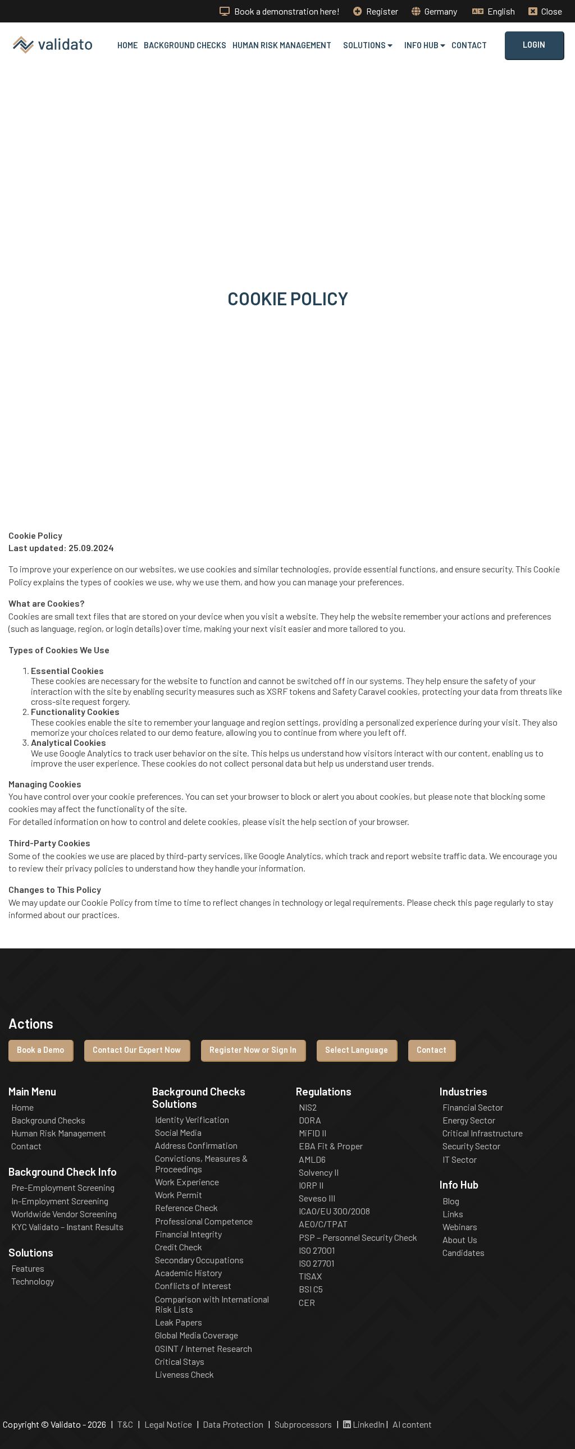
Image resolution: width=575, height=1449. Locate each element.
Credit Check (178, 1247)
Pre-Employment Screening (63, 1187)
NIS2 (308, 1107)
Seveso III (317, 1198)
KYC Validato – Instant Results (67, 1227)
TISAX (310, 1276)
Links (452, 1214)
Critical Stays (179, 1361)
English (500, 11)
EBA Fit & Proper (331, 1146)
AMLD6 (312, 1159)
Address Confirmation (196, 1145)
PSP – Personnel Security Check (358, 1237)
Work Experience (187, 1182)
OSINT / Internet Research (203, 1348)
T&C (125, 1424)
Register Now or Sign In (252, 1049)
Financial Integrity (188, 1234)
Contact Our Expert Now (137, 1049)
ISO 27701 (316, 1263)
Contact (469, 45)
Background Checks (185, 45)
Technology (32, 1281)
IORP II (311, 1185)
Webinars (459, 1227)
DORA (310, 1120)
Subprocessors (303, 1424)
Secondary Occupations (199, 1260)
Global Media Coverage (196, 1335)
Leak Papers (178, 1322)
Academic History (188, 1273)
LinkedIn (368, 1424)
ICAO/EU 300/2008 (334, 1211)
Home (127, 45)
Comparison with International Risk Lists (212, 1304)
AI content (412, 1424)
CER (307, 1302)
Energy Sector (468, 1120)
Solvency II (319, 1172)
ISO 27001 (317, 1250)
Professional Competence (204, 1221)
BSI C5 (311, 1289)
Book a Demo (40, 1049)
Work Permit (178, 1195)
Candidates (463, 1253)
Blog (450, 1201)
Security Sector (471, 1146)
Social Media (178, 1132)
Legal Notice (168, 1424)
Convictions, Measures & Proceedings (201, 1163)
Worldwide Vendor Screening (64, 1214)
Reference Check (186, 1208)
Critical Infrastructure (482, 1133)
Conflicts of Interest (193, 1286)
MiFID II (312, 1133)
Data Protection (233, 1424)
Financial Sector (472, 1107)
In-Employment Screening (59, 1201)
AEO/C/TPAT (323, 1224)
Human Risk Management (281, 45)
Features (27, 1268)
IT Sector (459, 1159)
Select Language (356, 1049)
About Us (459, 1240)
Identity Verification (192, 1120)
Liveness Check (184, 1374)
